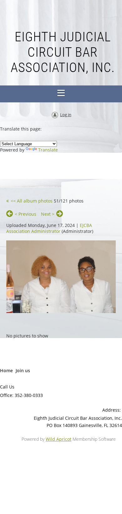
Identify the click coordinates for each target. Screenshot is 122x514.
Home (6, 370)
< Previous (25, 214)
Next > (47, 214)
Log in (65, 114)
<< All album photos (32, 201)
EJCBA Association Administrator (49, 228)
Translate (48, 150)
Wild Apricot (58, 439)
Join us (23, 370)
